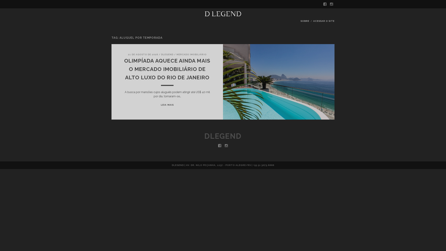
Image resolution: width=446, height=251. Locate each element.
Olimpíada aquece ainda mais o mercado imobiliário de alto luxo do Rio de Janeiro (167, 69)
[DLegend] (223, 14)
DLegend (167, 54)
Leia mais (167, 105)
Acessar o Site (323, 21)
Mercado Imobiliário (191, 54)
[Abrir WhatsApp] (437, 242)
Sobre (305, 21)
